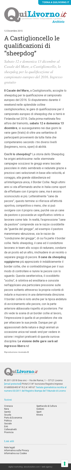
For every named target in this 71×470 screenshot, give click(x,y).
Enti (6, 426)
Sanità (7, 412)
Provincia (8, 432)
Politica (8, 420)
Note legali (9, 447)
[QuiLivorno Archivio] (35, 14)
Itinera (39, 415)
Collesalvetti (10, 429)
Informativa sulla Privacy (16, 450)
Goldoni (40, 409)
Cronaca (8, 406)
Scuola (7, 415)
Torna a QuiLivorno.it (55, 2)
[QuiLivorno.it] (35, 373)
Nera (6, 409)
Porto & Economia (13, 417)
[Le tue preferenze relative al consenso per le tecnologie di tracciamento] (64, 463)
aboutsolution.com (32, 466)
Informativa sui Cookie (15, 453)
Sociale (8, 423)
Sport (39, 412)
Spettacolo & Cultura (46, 406)
